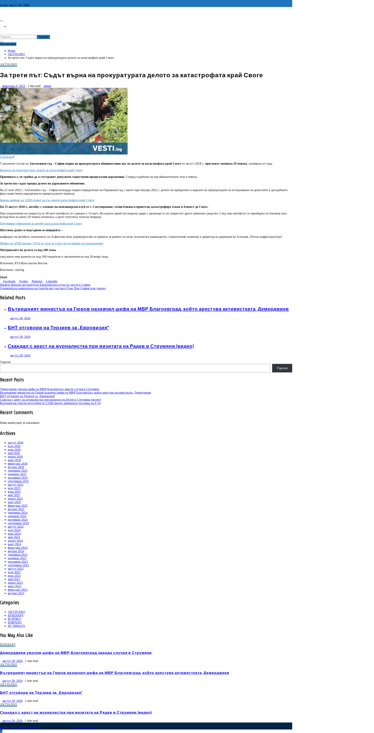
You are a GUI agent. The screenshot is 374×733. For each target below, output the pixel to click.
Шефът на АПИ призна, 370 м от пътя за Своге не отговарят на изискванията (51, 243)
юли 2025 (14, 488)
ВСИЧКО (14, 619)
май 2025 (14, 495)
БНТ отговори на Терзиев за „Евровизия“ (58, 327)
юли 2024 (14, 530)
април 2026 (15, 456)
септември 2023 (18, 565)
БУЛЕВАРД (15, 615)
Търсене (5, 362)
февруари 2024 (17, 547)
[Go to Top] (1, 731)
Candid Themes (83, 727)
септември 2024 (18, 523)
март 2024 (14, 544)
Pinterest (37, 281)
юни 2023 (14, 575)
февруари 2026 (17, 463)
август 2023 (15, 568)
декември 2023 (17, 554)
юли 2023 (14, 572)
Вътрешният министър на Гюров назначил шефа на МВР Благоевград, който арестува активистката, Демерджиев (148, 309)
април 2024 (15, 540)
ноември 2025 (17, 474)
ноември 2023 (17, 558)
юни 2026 (14, 449)
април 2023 (15, 582)
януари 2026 (16, 467)
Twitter (23, 281)
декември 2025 (17, 470)
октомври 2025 (18, 477)
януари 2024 (16, 551)
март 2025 (14, 502)
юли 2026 (14, 446)
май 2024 (14, 537)
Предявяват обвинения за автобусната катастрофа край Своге (41, 223)
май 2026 (14, 453)
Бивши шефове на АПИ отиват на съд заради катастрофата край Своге (47, 200)
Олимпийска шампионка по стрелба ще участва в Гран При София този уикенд (53, 288)
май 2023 (14, 579)
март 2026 (14, 460)
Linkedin (51, 281)
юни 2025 (14, 491)
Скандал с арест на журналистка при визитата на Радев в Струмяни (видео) (101, 346)
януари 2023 (16, 593)
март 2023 (14, 586)
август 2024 (15, 526)
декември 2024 (17, 512)
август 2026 (15, 442)
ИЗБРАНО (15, 622)
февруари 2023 (17, 589)
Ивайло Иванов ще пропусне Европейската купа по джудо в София (45, 284)
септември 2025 (18, 481)
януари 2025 (16, 509)
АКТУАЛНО (8, 64)
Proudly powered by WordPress (20, 727)
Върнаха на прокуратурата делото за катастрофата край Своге (41, 170)
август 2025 (15, 484)
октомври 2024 (18, 519)
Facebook (9, 281)
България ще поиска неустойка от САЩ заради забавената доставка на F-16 (50, 403)
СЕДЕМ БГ (9, 12)
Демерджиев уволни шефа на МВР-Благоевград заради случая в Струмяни (49, 389)
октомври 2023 (18, 561)
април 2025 (15, 498)
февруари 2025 (17, 505)
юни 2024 (14, 533)
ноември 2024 (17, 516)
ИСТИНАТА (16, 626)
